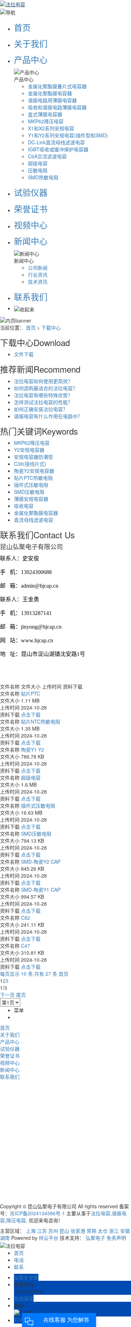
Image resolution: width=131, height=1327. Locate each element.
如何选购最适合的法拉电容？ (46, 388)
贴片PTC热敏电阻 (33, 477)
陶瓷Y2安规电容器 (34, 470)
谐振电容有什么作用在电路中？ (48, 416)
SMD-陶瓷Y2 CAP (40, 861)
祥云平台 (48, 1237)
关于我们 (31, 43)
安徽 (125, 1230)
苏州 (53, 1230)
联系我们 (31, 296)
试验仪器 (31, 192)
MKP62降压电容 (46, 121)
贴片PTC (30, 693)
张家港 (78, 1230)
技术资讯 (38, 281)
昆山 (64, 1230)
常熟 (91, 1230)
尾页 (21, 994)
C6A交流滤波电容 (47, 156)
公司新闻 (38, 267)
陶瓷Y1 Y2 (32, 749)
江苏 (42, 1230)
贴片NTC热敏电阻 (40, 721)
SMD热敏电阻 (43, 177)
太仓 (103, 1230)
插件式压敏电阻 (31, 484)
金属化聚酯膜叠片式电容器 (57, 86)
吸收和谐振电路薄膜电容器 (57, 107)
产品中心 (31, 59)
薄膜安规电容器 (31, 498)
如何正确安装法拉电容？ (41, 409)
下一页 (7, 994)
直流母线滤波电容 (33, 519)
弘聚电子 (95, 1237)
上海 (31, 1230)
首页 (22, 27)
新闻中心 (31, 241)
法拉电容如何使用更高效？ (43, 381)
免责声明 (116, 1237)
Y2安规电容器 (29, 449)
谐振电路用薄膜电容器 (52, 100)
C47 (25, 945)
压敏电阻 (38, 170)
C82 (25, 917)
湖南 (5, 1237)
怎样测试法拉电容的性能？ (43, 402)
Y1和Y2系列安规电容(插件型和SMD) (68, 135)
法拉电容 (100, 1213)
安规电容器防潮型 (33, 456)
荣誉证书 (31, 208)
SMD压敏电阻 (29, 491)
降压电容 (16, 1220)
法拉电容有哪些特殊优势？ (43, 395)
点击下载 (31, 714)
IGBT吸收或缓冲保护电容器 (58, 149)
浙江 (114, 1230)
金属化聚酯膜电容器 (50, 93)
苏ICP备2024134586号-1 (37, 1213)
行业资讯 (38, 274)
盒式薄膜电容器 (45, 114)
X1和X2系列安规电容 (51, 128)
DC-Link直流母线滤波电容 (56, 142)
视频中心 (31, 225)
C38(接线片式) (30, 463)
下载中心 (51, 327)
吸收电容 (24, 505)
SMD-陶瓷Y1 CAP (40, 889)
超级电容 (38, 163)
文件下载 (24, 354)
